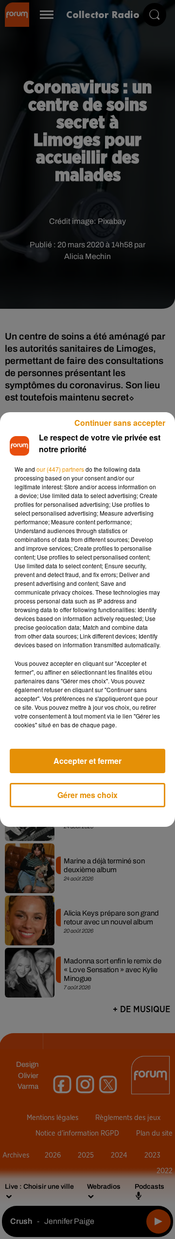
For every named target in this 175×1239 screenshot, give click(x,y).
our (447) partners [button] (60, 469)
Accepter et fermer (87, 760)
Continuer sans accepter (119, 422)
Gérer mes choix (87, 794)
